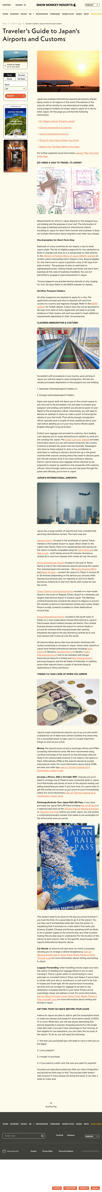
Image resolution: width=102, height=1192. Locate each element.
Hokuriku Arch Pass (49, 812)
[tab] (10, 75)
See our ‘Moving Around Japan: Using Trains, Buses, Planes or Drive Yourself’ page (66, 954)
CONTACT (7, 5)
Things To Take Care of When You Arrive (59, 140)
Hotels (9, 79)
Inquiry (95, 1188)
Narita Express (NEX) (85, 569)
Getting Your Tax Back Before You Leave (59, 146)
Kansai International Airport (50, 616)
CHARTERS (14, 14)
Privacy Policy (47, 1151)
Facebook (59, 1135)
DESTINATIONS (42, 14)
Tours (9, 75)
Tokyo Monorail (85, 550)
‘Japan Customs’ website (77, 439)
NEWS (86, 14)
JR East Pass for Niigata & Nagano (81, 808)
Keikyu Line (42, 553)
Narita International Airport (50, 562)
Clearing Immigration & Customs (55, 127)
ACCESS (79, 14)
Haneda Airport (44, 540)
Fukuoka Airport (65, 651)
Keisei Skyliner (48, 572)
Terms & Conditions (66, 1151)
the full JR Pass (88, 805)
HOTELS (24, 14)
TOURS (5, 14)
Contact (34, 1151)
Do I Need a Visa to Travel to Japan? (57, 121)
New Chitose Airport (82, 658)
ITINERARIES (55, 14)
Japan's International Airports (53, 134)
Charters (21, 75)
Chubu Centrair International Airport (55, 591)
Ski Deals (21, 79)
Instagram (71, 1135)
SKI (30, 14)
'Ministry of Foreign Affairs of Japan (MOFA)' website (69, 256)
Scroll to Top (51, 1106)
